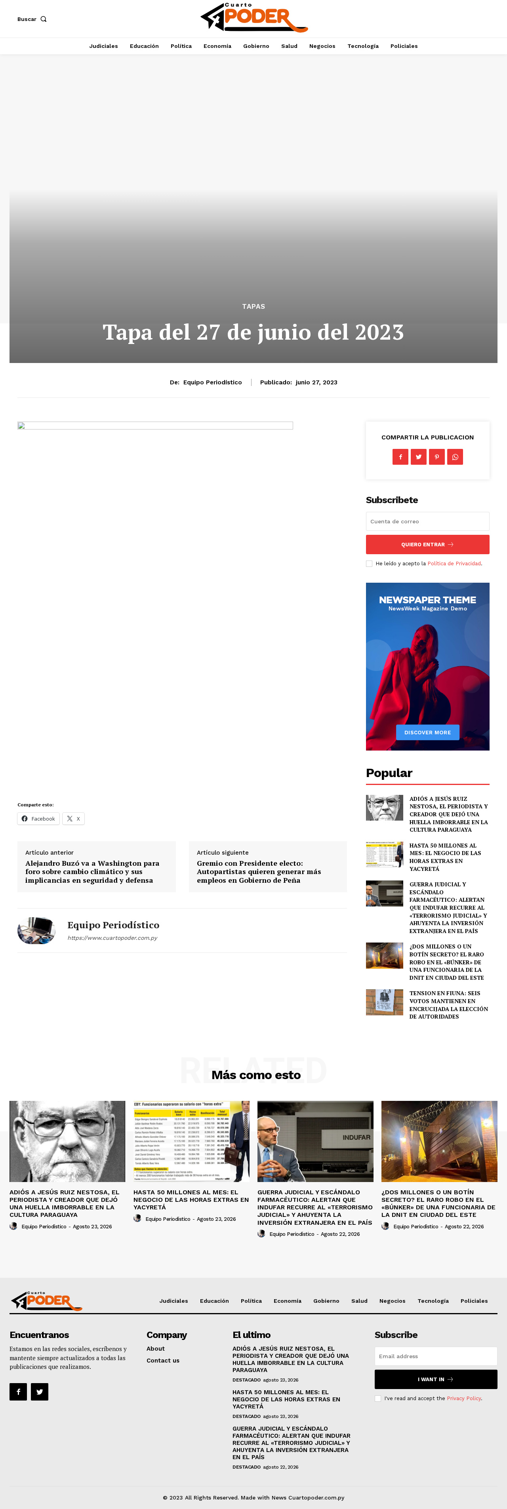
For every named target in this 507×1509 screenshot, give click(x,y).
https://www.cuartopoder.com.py (112, 938)
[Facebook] (400, 457)
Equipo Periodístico (212, 382)
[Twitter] (419, 457)
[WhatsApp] (455, 457)
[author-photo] (15, 1226)
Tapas (253, 306)
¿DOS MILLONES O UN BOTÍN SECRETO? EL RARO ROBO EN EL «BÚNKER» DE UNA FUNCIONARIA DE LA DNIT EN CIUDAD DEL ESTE (447, 962)
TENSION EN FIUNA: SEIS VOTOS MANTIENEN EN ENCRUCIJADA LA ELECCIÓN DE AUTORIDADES (449, 1004)
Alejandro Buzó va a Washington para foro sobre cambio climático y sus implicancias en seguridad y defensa (92, 871)
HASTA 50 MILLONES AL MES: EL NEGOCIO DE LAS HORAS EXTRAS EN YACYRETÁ (445, 857)
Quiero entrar (423, 544)
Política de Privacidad (454, 563)
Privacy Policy (464, 1398)
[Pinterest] (437, 457)
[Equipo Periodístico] (36, 930)
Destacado (247, 1380)
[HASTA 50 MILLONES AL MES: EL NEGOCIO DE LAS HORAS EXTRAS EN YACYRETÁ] (384, 854)
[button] (33, 19)
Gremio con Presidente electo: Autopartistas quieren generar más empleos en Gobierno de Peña (259, 871)
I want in (431, 1379)
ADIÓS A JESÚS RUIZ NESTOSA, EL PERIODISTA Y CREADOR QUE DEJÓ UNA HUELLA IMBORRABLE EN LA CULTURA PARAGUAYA (449, 814)
